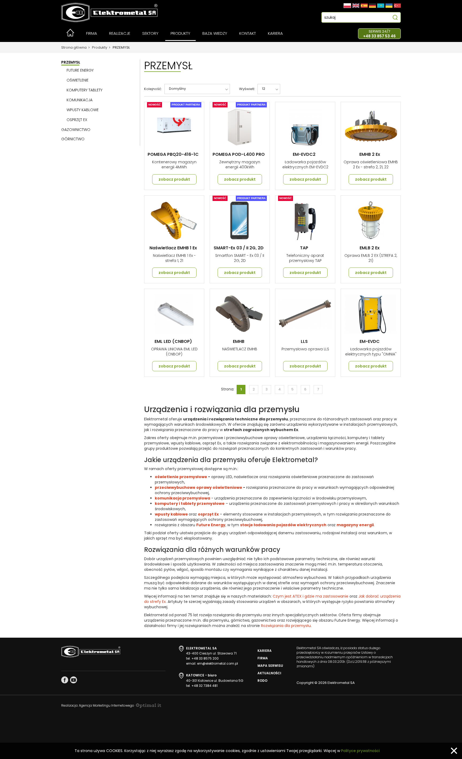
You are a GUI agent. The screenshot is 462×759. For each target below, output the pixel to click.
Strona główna (74, 47)
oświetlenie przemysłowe (181, 476)
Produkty (99, 47)
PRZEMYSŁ (121, 47)
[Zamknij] (454, 751)
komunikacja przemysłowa (182, 498)
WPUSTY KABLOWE (83, 110)
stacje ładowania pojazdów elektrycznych (283, 525)
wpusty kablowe (171, 514)
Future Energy (210, 525)
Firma (262, 658)
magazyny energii (355, 525)
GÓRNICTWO (72, 139)
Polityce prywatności (360, 750)
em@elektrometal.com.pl (217, 663)
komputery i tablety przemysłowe (190, 503)
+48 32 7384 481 (204, 685)
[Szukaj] (395, 18)
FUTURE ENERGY (80, 70)
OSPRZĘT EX (77, 119)
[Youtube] (73, 679)
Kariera (264, 650)
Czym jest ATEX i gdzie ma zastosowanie (310, 596)
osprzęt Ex (208, 514)
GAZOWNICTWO (75, 129)
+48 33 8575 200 (205, 658)
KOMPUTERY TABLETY (84, 90)
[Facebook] (64, 679)
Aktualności (269, 673)
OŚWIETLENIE (77, 80)
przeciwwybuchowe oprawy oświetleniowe (199, 487)
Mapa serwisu (270, 665)
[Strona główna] (70, 35)
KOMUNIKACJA (80, 100)
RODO (262, 680)
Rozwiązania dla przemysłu (286, 625)
